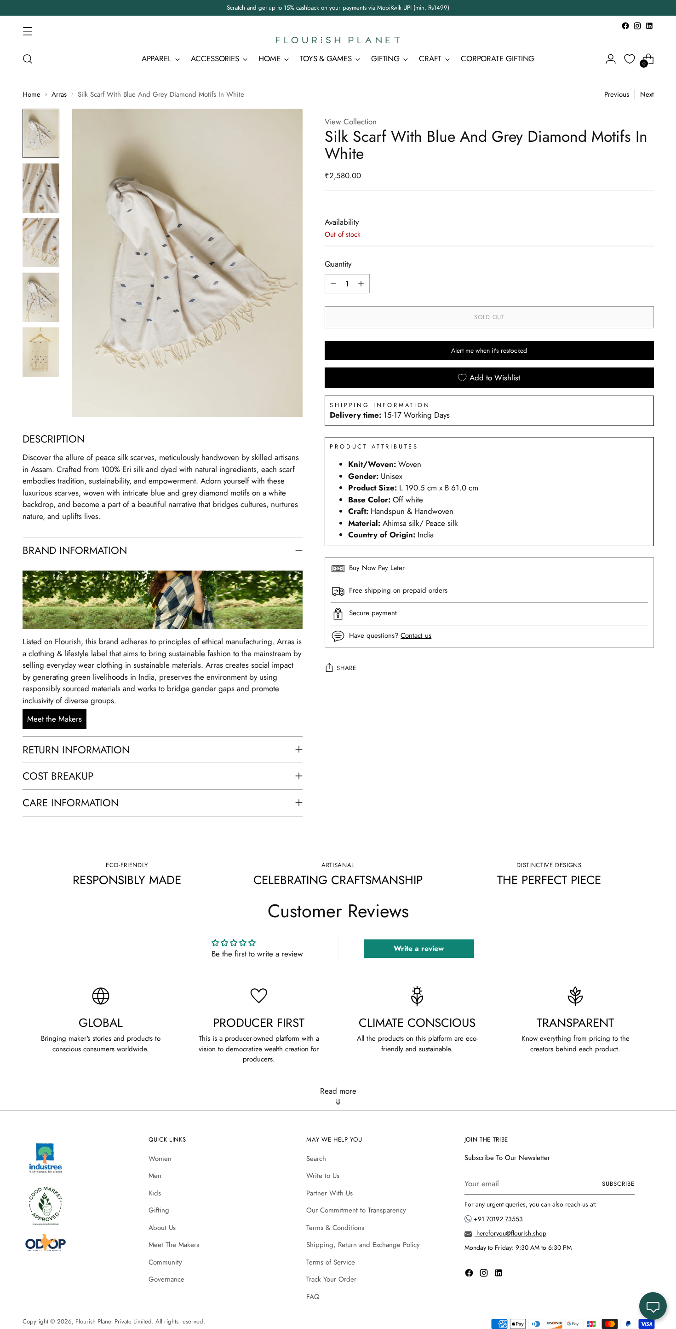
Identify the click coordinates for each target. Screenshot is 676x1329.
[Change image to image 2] (41, 188)
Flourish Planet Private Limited (113, 1321)
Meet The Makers (174, 1245)
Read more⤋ (338, 1096)
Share (346, 668)
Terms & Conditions (335, 1228)
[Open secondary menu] (27, 31)
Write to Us (322, 1176)
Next (647, 94)
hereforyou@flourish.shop (510, 1233)
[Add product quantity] (361, 283)
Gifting (159, 1210)
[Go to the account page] (611, 59)
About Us (162, 1228)
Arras (59, 94)
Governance (166, 1279)
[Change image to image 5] (41, 352)
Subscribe (618, 1183)
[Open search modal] (27, 59)
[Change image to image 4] (41, 297)
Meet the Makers (54, 718)
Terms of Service (330, 1262)
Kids (155, 1193)
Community (165, 1262)
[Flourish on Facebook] (625, 26)
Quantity (338, 263)
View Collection (351, 121)
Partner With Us (329, 1193)
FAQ (313, 1297)
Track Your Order (331, 1279)
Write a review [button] (419, 948)
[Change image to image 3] (41, 243)
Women (160, 1159)
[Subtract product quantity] (333, 283)
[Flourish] (338, 40)
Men (155, 1176)
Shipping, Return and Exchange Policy (363, 1245)
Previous (616, 94)
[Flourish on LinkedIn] (649, 26)
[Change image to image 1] (41, 133)
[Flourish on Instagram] (637, 26)
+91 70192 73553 (497, 1219)
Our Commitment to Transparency (356, 1210)
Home (31, 94)
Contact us (416, 635)
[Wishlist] (629, 59)
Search (316, 1159)
